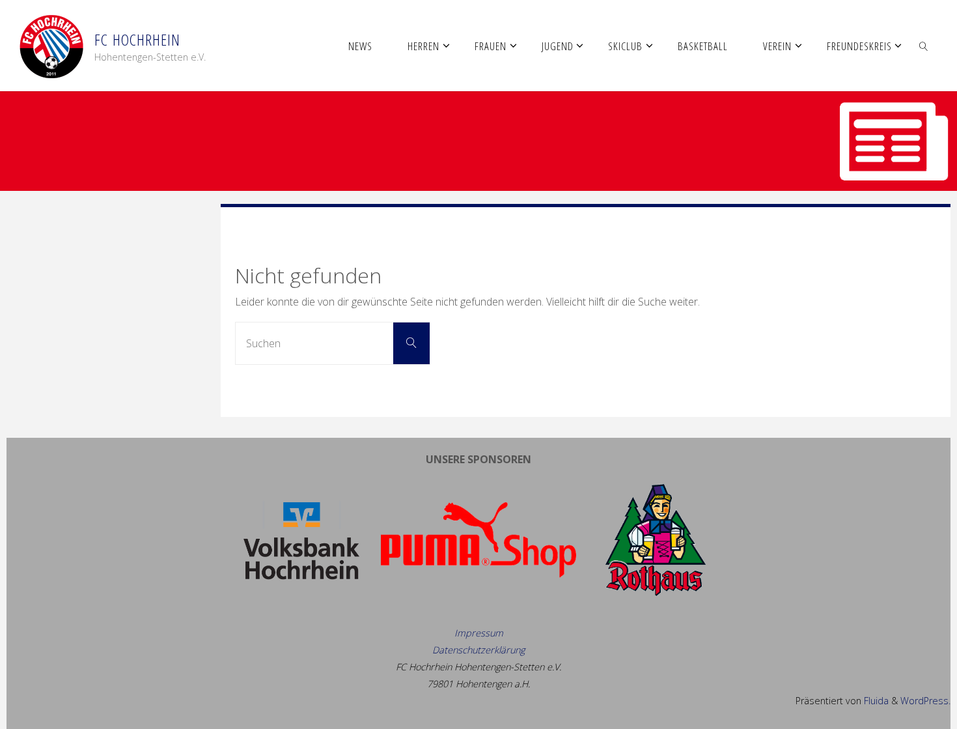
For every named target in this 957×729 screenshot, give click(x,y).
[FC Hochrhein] (51, 45)
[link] (923, 45)
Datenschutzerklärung (478, 650)
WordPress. (925, 700)
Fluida (875, 700)
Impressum (478, 633)
